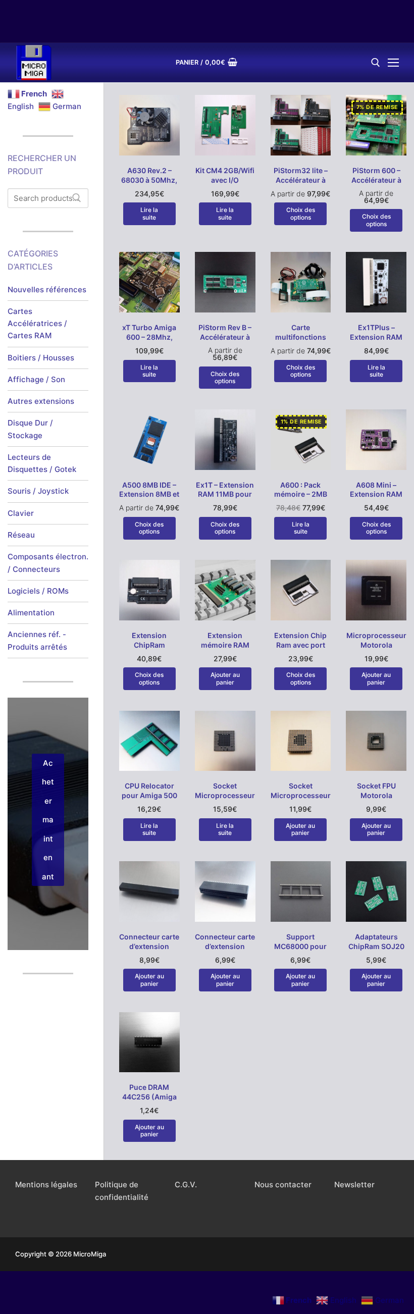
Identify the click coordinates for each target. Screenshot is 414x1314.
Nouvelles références (47, 289)
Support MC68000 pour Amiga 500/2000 (301, 946)
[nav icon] (393, 63)
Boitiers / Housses (41, 357)
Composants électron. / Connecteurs (48, 562)
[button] (225, 678)
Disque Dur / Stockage (30, 429)
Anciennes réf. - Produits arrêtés (37, 640)
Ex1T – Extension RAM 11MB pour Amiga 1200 (225, 494)
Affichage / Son (36, 379)
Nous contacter (283, 1184)
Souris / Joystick (38, 491)
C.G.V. (186, 1184)
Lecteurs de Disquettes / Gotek (42, 463)
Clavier (21, 513)
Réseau (21, 535)
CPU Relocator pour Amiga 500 (149, 790)
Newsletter (354, 1184)
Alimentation (31, 612)
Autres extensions (41, 401)
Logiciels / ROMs (38, 591)
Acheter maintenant (48, 819)
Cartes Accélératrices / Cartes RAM (37, 323)
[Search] (76, 198)
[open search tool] (375, 62)
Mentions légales (46, 1184)
